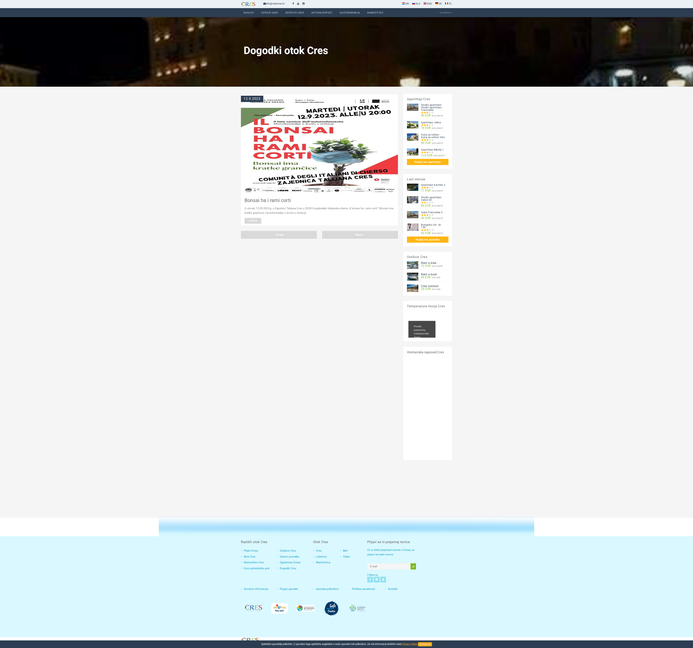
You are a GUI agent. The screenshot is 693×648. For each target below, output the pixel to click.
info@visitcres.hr (275, 3)
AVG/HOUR (432, 266)
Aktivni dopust (321, 12)
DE (440, 3)
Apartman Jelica (431, 122)
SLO (417, 3)
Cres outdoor (430, 286)
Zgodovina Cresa (290, 562)
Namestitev (375, 12)
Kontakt (393, 589)
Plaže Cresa (251, 550)
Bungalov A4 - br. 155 (431, 226)
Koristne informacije (256, 589)
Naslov (249, 12)
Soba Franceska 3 (432, 212)
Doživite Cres (294, 12)
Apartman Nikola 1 (432, 149)
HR (407, 3)
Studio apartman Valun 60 (431, 198)
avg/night (432, 115)
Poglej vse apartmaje (428, 162)
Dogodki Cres (288, 568)
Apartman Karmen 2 (433, 184)
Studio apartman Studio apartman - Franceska (432, 107)
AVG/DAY (431, 277)
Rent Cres (250, 556)
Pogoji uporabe (289, 589)
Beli (345, 550)
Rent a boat (429, 274)
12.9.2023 (252, 99)
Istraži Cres (269, 12)
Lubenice (321, 556)
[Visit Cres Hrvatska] (250, 639)
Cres (319, 550)
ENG (429, 3)
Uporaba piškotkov (327, 589)
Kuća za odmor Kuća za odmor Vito (433, 136)
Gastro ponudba (289, 556)
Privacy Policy (409, 644)
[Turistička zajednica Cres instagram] (303, 3)
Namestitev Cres (254, 562)
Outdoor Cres (288, 550)
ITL (450, 3)
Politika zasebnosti (363, 589)
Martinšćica (323, 562)
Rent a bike (428, 263)
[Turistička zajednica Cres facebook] (293, 3)
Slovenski (445, 12)
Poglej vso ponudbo (428, 239)
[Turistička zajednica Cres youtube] (298, 3)
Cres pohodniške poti (257, 568)
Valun (346, 556)
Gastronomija (350, 12)
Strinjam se (425, 644)
